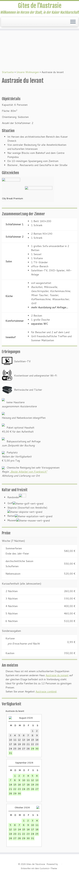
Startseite (8, 72)
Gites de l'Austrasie (39, 5)
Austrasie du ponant (57, 675)
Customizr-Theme (48, 868)
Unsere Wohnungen (27, 72)
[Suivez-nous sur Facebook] (4, 23)
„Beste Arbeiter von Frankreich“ (28, 471)
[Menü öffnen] (73, 22)
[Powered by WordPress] (59, 863)
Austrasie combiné (46, 691)
